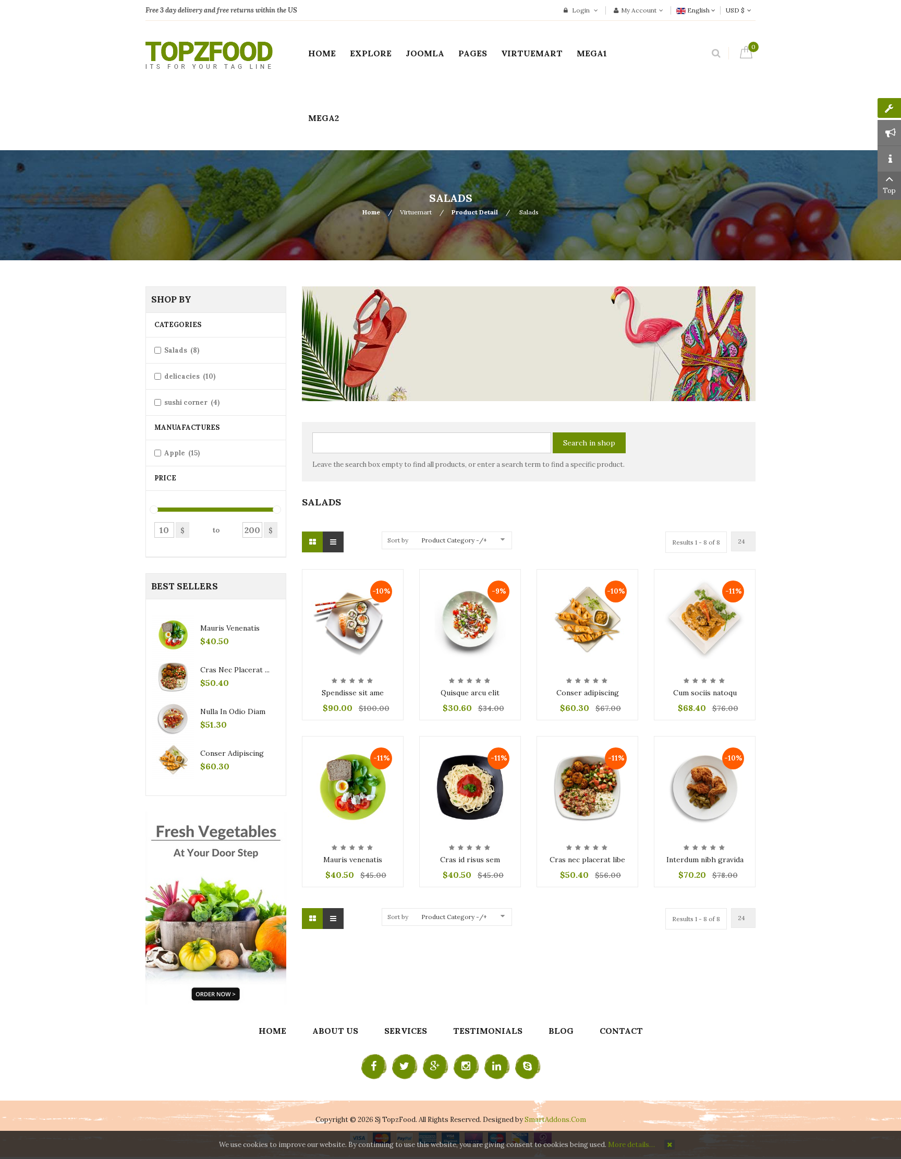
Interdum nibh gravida (705, 859)
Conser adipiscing (587, 692)
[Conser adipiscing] (587, 618)
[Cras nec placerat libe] (587, 785)
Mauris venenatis (352, 859)
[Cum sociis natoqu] (705, 618)
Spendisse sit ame (353, 692)
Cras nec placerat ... (235, 669)
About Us (335, 1030)
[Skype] (528, 1067)
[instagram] (466, 1067)
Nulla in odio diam (232, 711)
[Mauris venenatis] (353, 785)
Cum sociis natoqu (705, 692)
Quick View (353, 578)
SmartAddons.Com (555, 1119)
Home (371, 212)
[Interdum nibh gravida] (705, 785)
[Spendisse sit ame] (353, 618)
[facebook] (374, 1067)
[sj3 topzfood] (209, 55)
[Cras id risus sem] (470, 785)
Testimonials (487, 1030)
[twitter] (405, 1067)
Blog (561, 1030)
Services (405, 1030)
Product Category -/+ (454, 540)
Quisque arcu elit (470, 692)
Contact (621, 1030)
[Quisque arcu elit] (470, 618)
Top (889, 190)
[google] (435, 1067)
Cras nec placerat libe (587, 859)
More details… (631, 1144)
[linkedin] (497, 1067)
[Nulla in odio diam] (173, 718)
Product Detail (475, 212)
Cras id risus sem (470, 859)
